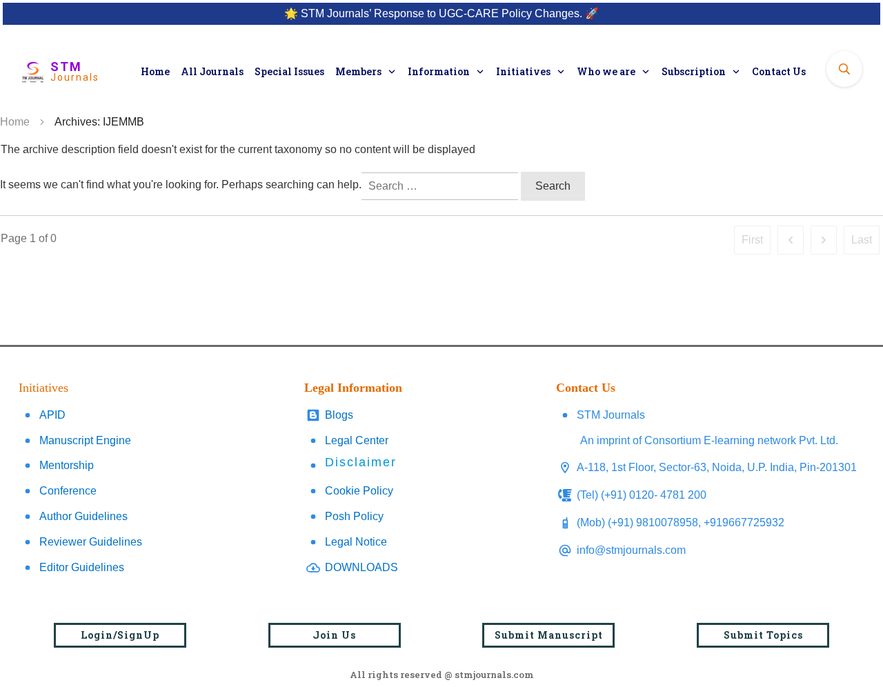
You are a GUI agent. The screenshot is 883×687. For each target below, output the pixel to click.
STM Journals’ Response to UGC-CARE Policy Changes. (441, 13)
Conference (68, 491)
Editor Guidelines (81, 567)
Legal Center (356, 440)
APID (52, 415)
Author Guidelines (83, 516)
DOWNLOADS (361, 567)
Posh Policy (354, 516)
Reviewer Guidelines (90, 542)
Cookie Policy (359, 491)
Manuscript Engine (85, 440)
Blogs (339, 415)
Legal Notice (356, 542)
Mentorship (66, 465)
